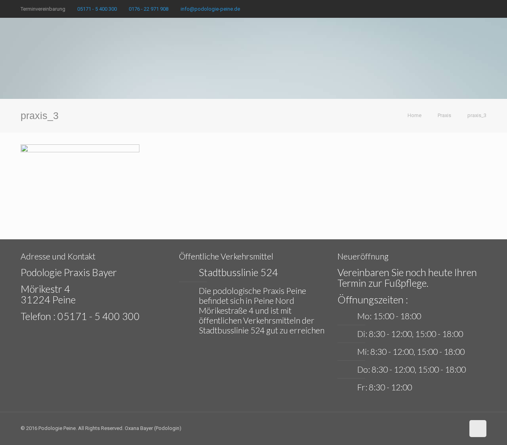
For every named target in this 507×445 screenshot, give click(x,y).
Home (414, 115)
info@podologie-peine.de (210, 9)
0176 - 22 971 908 (148, 9)
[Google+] (482, 8)
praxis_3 (476, 115)
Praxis (444, 115)
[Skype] (461, 8)
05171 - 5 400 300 (97, 9)
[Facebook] (471, 8)
